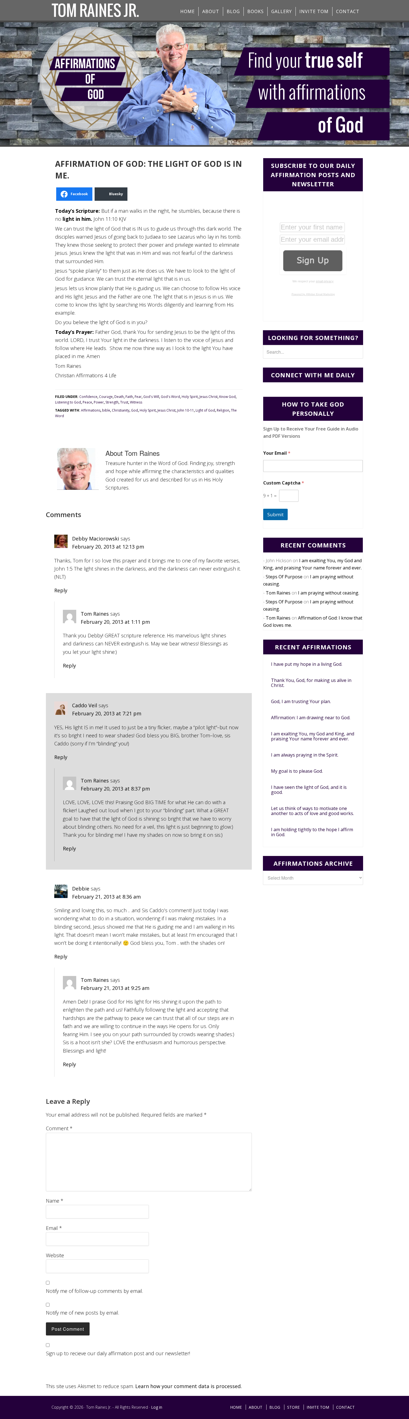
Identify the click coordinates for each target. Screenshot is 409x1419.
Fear (138, 396)
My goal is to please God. (297, 771)
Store (293, 1407)
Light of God (205, 410)
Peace (87, 402)
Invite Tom (318, 1407)
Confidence (88, 396)
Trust (124, 402)
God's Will (151, 396)
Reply (60, 590)
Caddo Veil (84, 705)
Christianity (120, 410)
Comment (59, 1128)
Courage (106, 396)
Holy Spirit (190, 396)
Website (55, 1255)
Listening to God (68, 402)
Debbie (80, 888)
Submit (275, 514)
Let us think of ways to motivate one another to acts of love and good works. (312, 810)
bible (106, 410)
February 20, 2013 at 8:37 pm (115, 788)
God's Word (170, 396)
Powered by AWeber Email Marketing (313, 294)
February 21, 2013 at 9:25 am (115, 988)
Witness (136, 402)
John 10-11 (185, 410)
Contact (345, 1407)
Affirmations (90, 410)
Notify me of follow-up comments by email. (94, 1291)
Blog (274, 1407)
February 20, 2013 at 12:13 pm (108, 546)
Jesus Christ (208, 396)
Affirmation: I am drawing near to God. (310, 718)
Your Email (276, 453)
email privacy (325, 281)
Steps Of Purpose (284, 577)
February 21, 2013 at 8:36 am (106, 896)
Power (99, 402)
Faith (129, 396)
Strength (112, 402)
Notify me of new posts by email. (82, 1312)
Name (54, 1200)
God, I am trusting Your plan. (301, 701)
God (134, 410)
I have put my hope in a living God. (306, 664)
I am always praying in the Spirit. (304, 755)
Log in (156, 1407)
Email (54, 1228)
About (255, 1407)
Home (236, 1407)
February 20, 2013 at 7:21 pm (106, 713)
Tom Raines (95, 613)
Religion (223, 410)
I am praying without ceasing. (328, 593)
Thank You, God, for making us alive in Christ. (311, 682)
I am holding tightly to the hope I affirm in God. (312, 832)
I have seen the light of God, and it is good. (309, 789)
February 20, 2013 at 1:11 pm (115, 621)
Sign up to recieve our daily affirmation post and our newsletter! (118, 1353)
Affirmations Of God (96, 10)
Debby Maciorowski (95, 538)
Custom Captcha (283, 483)
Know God (227, 396)
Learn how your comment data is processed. (188, 1386)
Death (119, 396)
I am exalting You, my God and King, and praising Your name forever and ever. (312, 736)
